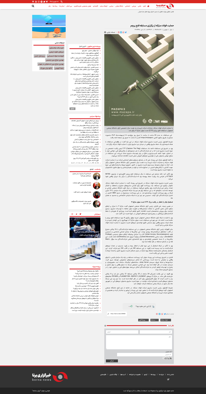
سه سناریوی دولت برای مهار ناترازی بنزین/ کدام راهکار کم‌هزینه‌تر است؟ (85, 280)
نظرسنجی (103, 374)
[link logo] (165, 6)
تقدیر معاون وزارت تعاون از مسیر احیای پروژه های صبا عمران (156, 12)
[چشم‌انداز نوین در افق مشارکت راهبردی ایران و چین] (96, 185)
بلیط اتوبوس (59, 68)
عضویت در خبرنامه (135, 374)
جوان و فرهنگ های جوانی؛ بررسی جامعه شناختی (85, 296)
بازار (171, 30)
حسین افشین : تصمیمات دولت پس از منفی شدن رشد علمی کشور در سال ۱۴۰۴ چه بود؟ (84, 96)
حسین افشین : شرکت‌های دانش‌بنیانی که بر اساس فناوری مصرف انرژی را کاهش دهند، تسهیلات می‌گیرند (84, 69)
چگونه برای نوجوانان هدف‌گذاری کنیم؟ (88, 271)
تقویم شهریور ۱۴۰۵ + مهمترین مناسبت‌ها (87, 286)
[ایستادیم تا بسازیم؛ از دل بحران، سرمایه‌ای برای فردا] (96, 176)
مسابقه (153, 320)
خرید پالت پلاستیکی (57, 48)
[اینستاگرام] (39, 1)
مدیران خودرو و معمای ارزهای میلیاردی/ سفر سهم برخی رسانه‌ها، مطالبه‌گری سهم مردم (84, 136)
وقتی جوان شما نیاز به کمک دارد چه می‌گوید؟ (86, 289)
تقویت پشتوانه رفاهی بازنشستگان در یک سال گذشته (86, 143)
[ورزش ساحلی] (49, 33)
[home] (148, 6)
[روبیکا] (47, 1)
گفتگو (91, 169)
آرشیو (72, 109)
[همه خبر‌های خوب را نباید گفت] (96, 195)
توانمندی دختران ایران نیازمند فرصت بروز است (85, 310)
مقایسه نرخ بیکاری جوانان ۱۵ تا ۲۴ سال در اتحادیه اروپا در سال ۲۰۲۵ (84, 304)
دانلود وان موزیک (46, 68)
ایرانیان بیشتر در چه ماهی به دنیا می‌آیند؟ (87, 274)
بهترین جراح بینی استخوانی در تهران (51, 64)
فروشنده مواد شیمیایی (55, 56)
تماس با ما (170, 374)
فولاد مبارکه (164, 320)
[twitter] (125, 32)
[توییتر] (44, 1)
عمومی (166, 30)
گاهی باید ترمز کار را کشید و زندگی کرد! (88, 283)
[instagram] (72, 214)
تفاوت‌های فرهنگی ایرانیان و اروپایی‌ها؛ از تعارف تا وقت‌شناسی (85, 292)
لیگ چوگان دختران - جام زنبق (90, 51)
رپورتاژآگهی (142, 320)
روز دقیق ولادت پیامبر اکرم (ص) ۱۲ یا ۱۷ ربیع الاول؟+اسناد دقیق (86, 159)
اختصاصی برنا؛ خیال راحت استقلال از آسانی (86, 140)
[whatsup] (123, 32)
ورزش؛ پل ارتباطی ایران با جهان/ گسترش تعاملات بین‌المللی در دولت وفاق (85, 122)
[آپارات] (36, 1)
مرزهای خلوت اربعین (56, 52)
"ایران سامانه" (36, 391)
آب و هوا (123, 374)
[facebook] (118, 32)
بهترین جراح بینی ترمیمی (55, 60)
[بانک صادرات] (49, 20)
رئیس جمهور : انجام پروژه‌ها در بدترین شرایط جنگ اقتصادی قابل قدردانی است (84, 75)
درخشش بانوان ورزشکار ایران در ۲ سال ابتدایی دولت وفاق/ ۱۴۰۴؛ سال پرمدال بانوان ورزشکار (85, 148)
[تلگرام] (41, 1)
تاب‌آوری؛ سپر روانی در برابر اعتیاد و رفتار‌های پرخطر (84, 308)
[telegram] (121, 32)
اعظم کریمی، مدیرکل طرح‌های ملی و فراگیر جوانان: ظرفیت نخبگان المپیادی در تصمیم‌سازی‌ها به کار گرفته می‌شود (85, 154)
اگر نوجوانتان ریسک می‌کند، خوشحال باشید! (86, 276)
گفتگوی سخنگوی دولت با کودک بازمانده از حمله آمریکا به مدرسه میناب (85, 54)
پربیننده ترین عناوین (93, 46)
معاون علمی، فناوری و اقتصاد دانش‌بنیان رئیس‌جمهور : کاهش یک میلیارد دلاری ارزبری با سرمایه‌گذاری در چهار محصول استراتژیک (86, 90)
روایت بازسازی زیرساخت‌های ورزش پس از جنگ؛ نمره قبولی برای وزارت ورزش (85, 126)
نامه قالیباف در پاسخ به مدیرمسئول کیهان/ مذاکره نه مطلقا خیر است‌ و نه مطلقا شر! (84, 131)
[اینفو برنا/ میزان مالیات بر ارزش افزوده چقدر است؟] (85, 250)
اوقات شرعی (113, 374)
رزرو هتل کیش (40, 56)
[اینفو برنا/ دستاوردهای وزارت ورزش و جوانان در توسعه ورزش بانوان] (85, 227)
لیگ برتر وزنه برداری (93, 65)
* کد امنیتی (169, 352)
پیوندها (153, 374)
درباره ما (161, 374)
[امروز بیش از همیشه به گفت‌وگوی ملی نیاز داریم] (96, 204)
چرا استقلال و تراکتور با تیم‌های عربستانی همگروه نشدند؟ (85, 299)
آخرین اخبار (82, 46)
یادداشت (97, 169)
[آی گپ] (33, 1)
